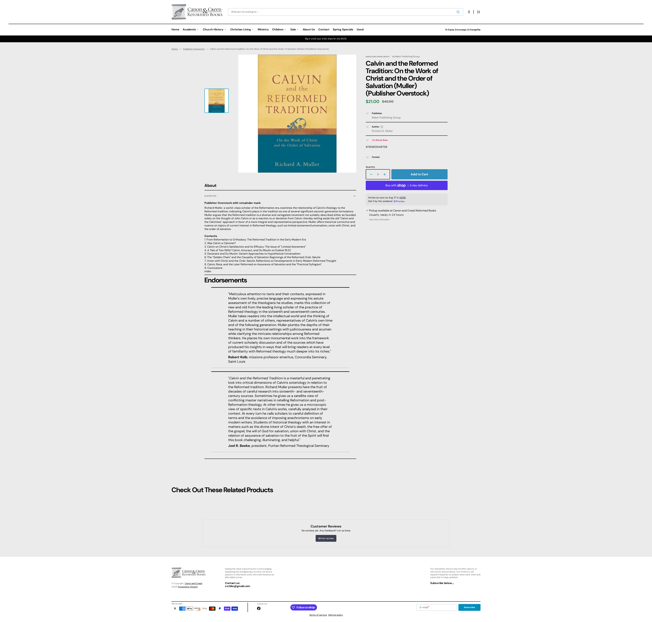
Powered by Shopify (188, 586)
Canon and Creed (193, 583)
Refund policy (335, 615)
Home (174, 49)
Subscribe (469, 607)
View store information (379, 219)
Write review (326, 538)
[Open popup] (382, 126)
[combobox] (345, 12)
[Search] (458, 12)
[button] (469, 12)
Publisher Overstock (194, 49)
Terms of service (318, 615)
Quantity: (370, 167)
